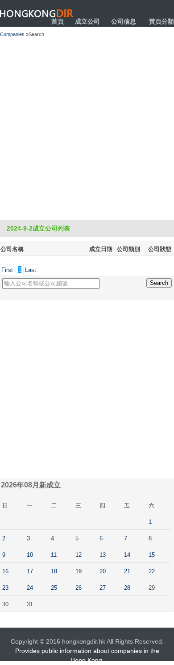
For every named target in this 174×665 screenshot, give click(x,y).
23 (5, 587)
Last (30, 270)
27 (102, 587)
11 (54, 554)
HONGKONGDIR (37, 13)
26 (78, 587)
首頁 (57, 21)
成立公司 (87, 21)
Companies (12, 34)
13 (102, 554)
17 (30, 571)
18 (54, 571)
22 (152, 571)
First (7, 270)
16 (5, 571)
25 (54, 587)
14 (127, 554)
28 (127, 587)
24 (30, 587)
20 (102, 571)
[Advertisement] (87, 129)
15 (152, 554)
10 (30, 554)
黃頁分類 (161, 21)
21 (127, 571)
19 (78, 571)
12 (78, 554)
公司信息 (123, 21)
